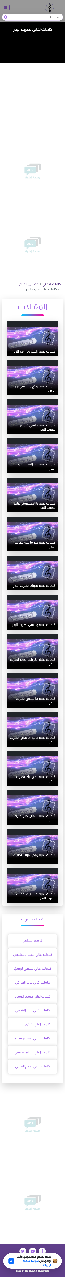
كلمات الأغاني (51, 284)
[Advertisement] (32, 97)
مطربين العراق (28, 284)
